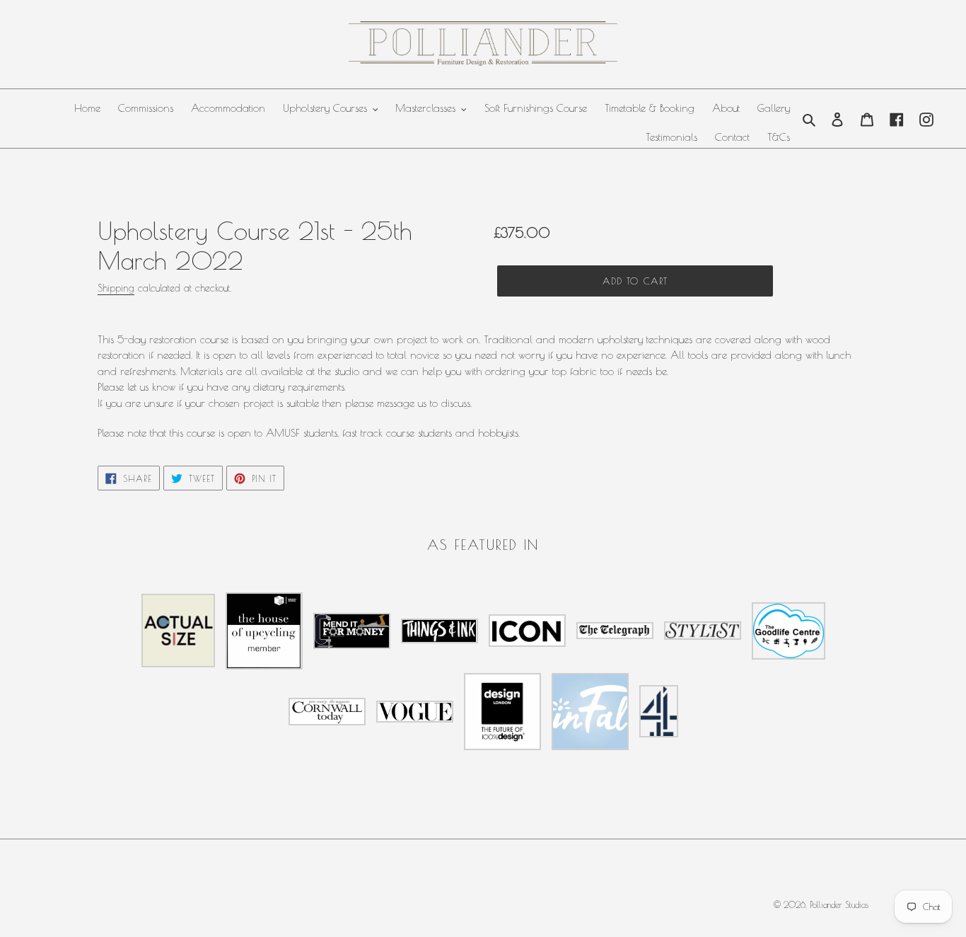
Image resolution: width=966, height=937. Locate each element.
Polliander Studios (839, 904)
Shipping (116, 288)
